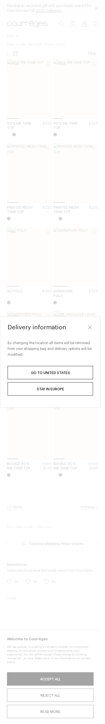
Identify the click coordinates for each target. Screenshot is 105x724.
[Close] (89, 327)
